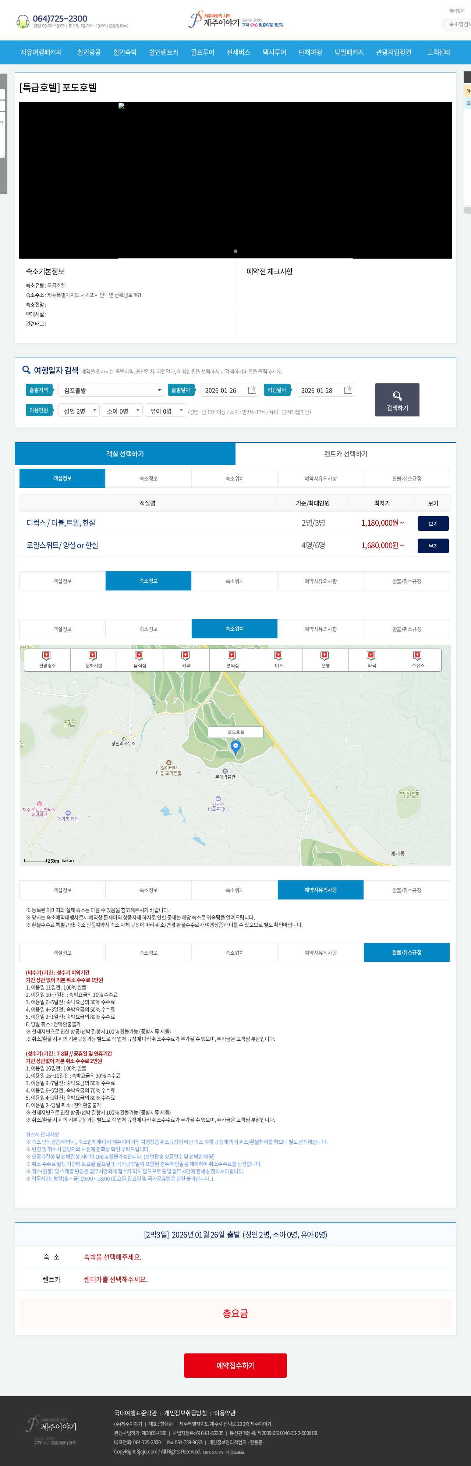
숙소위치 (235, 478)
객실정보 (62, 478)
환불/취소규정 (407, 478)
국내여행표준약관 (135, 1412)
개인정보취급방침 (185, 1412)
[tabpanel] (235, 180)
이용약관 (225, 1412)
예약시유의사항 (321, 478)
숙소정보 (148, 478)
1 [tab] (235, 251)
